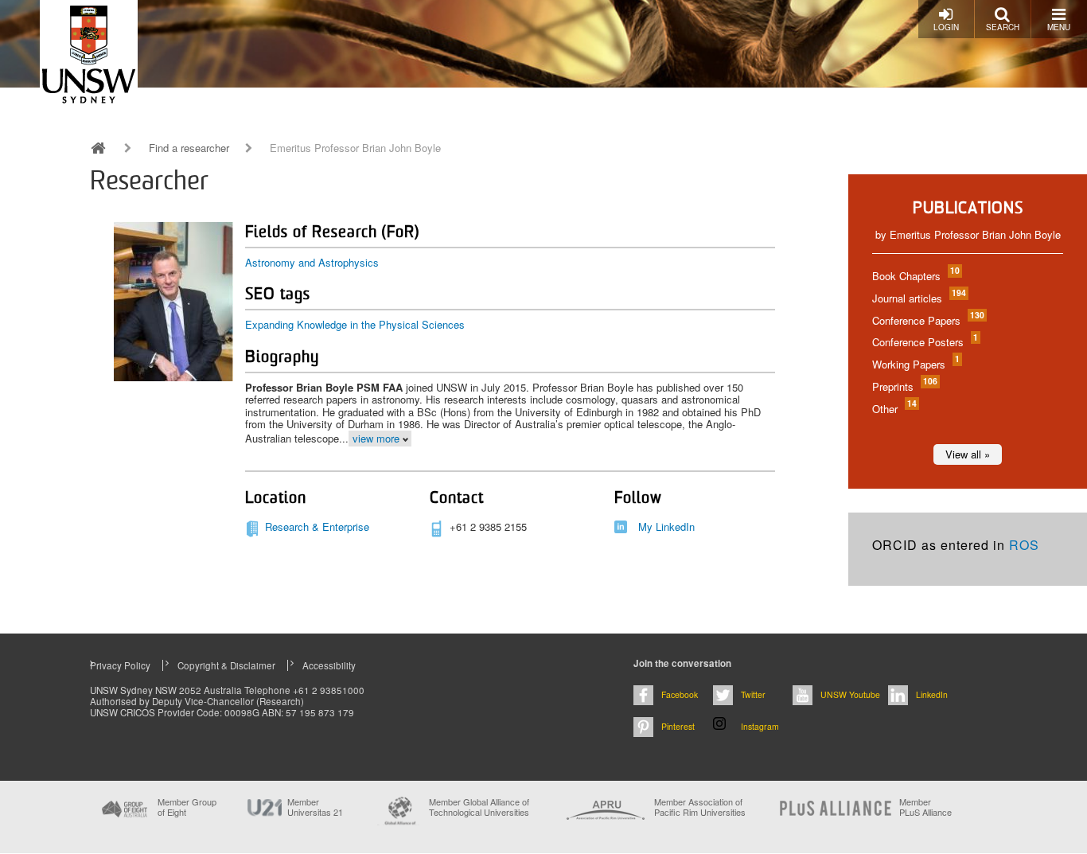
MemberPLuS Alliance (925, 807)
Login (946, 27)
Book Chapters (915, 275)
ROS (1024, 545)
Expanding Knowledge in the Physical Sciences (355, 324)
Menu (1058, 27)
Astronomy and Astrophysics (312, 262)
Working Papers (915, 364)
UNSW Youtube (850, 694)
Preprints (904, 386)
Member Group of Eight (187, 807)
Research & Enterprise (317, 526)
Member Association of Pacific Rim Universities (700, 807)
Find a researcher (189, 148)
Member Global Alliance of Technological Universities (479, 807)
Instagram (760, 726)
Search (1002, 27)
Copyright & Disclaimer (226, 665)
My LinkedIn (666, 526)
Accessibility (329, 665)
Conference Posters (924, 341)
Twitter (753, 694)
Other (893, 408)
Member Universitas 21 (315, 807)
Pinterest (678, 726)
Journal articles (918, 298)
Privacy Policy (120, 665)
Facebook (679, 694)
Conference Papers (927, 320)
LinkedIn (932, 694)
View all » (967, 454)
